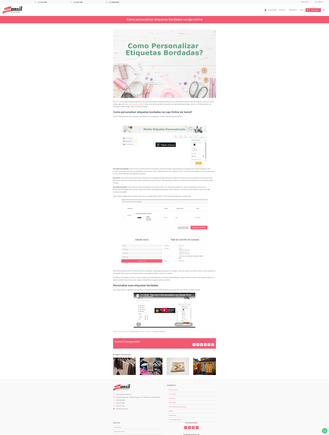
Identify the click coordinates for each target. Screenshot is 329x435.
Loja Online (118, 102)
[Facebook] (185, 427)
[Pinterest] (197, 427)
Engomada (172, 403)
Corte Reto (172, 394)
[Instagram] (193, 427)
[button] (323, 10)
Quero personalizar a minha (134, 104)
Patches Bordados (175, 420)
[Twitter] (189, 427)
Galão (171, 411)
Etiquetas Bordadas (146, 331)
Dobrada (172, 398)
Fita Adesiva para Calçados (177, 407)
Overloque (172, 415)
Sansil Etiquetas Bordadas (121, 331)
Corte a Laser (173, 390)
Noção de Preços (119, 431)
